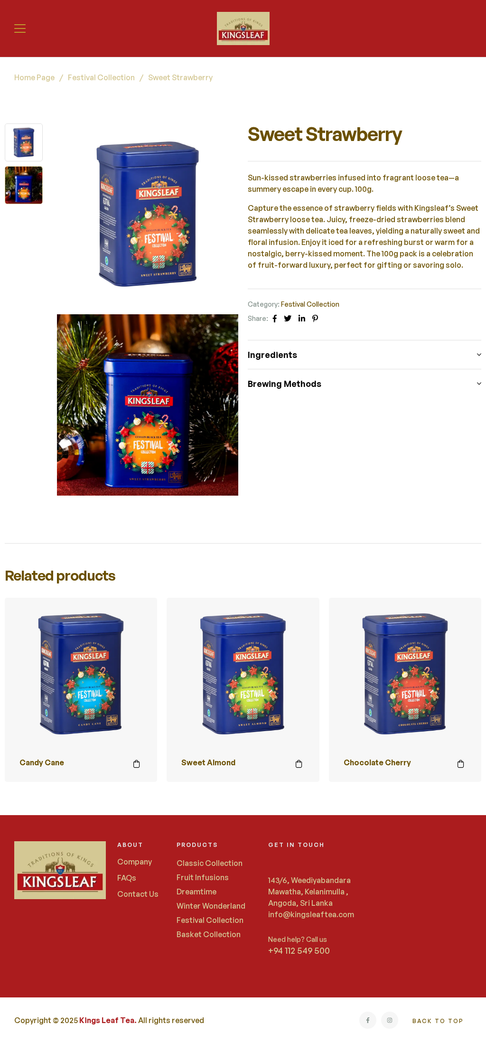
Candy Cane (41, 762)
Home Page (34, 77)
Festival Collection (101, 77)
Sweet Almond (208, 762)
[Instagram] (389, 1020)
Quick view (136, 641)
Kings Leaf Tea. (108, 1020)
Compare (136, 618)
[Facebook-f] (367, 1020)
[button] (21, 28)
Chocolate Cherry (377, 762)
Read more (136, 763)
